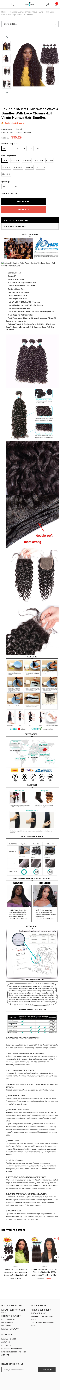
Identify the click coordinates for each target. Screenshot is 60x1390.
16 (24, 148)
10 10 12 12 (6, 167)
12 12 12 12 (27, 160)
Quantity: (5, 182)
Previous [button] (6, 37)
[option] (36, 63)
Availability (6, 129)
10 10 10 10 (15, 160)
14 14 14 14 (39, 160)
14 (17, 148)
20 (38, 148)
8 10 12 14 (29, 167)
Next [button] (6, 92)
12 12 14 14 (18, 167)
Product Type (7, 133)
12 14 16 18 (6, 174)
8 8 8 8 (5, 160)
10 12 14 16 (41, 167)
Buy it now (23, 209)
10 (4, 148)
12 (10, 148)
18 (31, 148)
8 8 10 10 (49, 160)
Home (3, 12)
